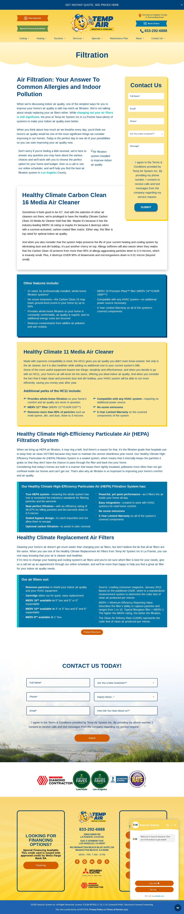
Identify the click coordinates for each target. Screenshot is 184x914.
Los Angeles (49, 172)
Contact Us (157, 38)
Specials (96, 38)
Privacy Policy (96, 909)
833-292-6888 (155, 31)
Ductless (58, 38)
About (139, 38)
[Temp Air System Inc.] (92, 23)
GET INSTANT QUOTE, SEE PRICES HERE (92, 4)
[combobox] (146, 134)
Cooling (23, 38)
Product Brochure (92, 632)
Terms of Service (115, 909)
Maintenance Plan (119, 38)
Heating (40, 38)
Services (77, 38)
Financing (41, 865)
